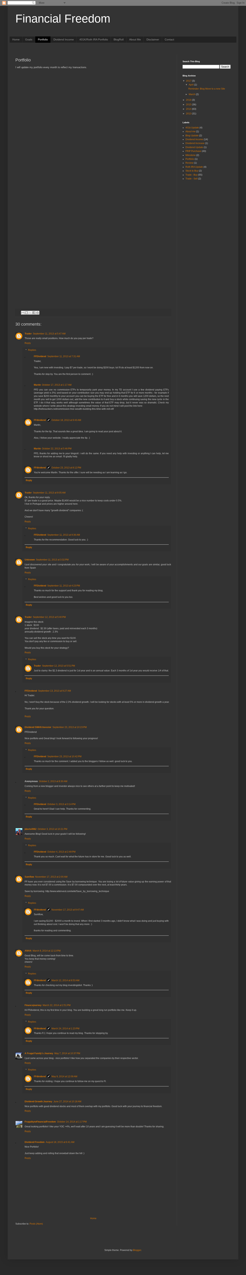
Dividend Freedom (35, 1142)
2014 (189, 109)
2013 (189, 113)
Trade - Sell (191, 178)
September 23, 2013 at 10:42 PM (64, 756)
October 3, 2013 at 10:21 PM (52, 829)
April (191, 84)
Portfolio (43, 39)
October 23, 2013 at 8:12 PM (66, 467)
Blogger (137, 1250)
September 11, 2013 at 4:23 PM (63, 585)
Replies (32, 350)
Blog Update (192, 135)
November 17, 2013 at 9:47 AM (68, 909)
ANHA (28, 950)
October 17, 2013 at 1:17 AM (56, 385)
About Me (135, 39)
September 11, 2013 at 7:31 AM (63, 356)
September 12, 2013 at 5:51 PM (58, 665)
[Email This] (23, 313)
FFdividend (40, 420)
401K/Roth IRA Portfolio (93, 39)
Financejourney (33, 1005)
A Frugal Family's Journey (39, 1053)
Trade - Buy (191, 174)
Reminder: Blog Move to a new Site (206, 88)
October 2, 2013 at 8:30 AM (53, 781)
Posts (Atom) (36, 1223)
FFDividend (40, 356)
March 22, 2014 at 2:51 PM (57, 1005)
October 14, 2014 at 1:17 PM (72, 1121)
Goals (28, 39)
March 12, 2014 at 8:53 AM (65, 980)
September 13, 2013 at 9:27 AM (54, 690)
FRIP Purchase (193, 151)
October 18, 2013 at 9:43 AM (66, 420)
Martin (37, 385)
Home (16, 39)
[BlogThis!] (26, 313)
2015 (189, 104)
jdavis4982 (31, 829)
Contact (169, 39)
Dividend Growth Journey (38, 1101)
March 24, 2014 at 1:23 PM (65, 1028)
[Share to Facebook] (34, 313)
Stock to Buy (191, 170)
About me (190, 131)
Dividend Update (194, 147)
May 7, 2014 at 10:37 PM (67, 1053)
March (192, 94)
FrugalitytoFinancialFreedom (40, 1121)
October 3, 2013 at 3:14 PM (61, 804)
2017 (189, 81)
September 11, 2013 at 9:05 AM (49, 492)
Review (189, 163)
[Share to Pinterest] (37, 313)
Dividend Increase (194, 143)
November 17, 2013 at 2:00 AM (51, 876)
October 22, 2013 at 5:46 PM (56, 448)
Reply (28, 343)
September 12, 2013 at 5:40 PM (49, 617)
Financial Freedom (62, 18)
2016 (189, 100)
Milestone (190, 155)
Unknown (30, 559)
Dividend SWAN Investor (38, 727)
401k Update (192, 127)
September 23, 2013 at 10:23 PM (69, 727)
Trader (28, 333)
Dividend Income (63, 39)
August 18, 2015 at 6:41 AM (60, 1142)
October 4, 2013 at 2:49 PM (61, 851)
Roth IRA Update (194, 167)
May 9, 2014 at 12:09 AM (64, 1076)
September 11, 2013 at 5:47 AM (49, 333)
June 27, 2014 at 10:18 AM (67, 1101)
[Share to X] (30, 313)
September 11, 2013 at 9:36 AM (63, 535)
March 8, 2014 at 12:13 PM (47, 950)
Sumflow (29, 876)
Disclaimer (152, 39)
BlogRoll (119, 39)
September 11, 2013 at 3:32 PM (52, 559)
